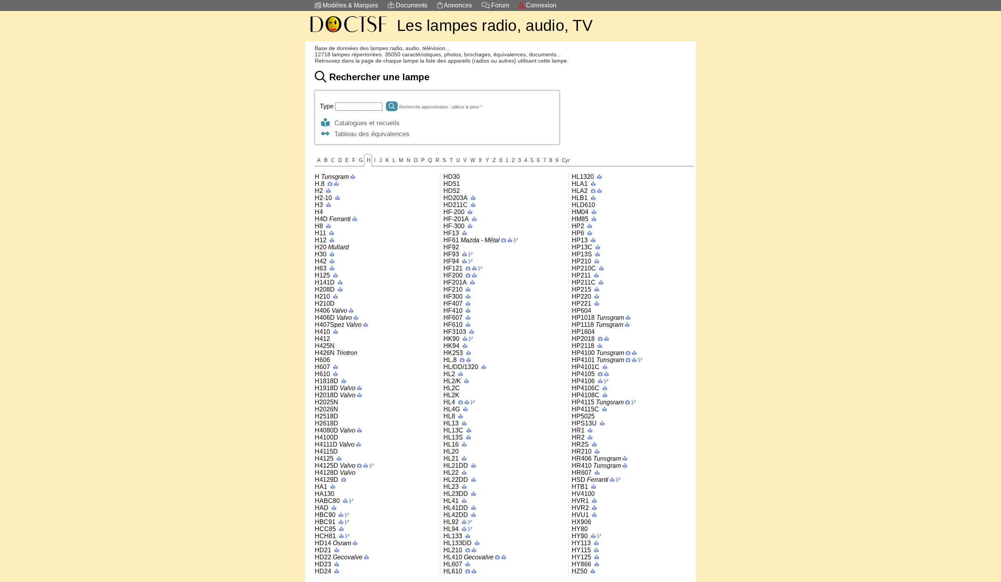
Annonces (457, 5)
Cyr (566, 160)
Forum (499, 5)
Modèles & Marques (349, 5)
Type (327, 106)
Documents (410, 5)
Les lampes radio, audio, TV (495, 25)
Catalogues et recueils (365, 123)
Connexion (540, 5)
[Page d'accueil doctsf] (348, 33)
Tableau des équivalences (369, 134)
